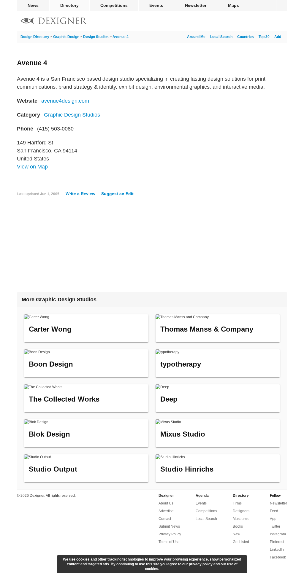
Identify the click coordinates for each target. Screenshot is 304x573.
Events (156, 5)
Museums (240, 519)
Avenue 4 (121, 37)
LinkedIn (277, 549)
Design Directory (34, 37)
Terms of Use (169, 542)
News (33, 5)
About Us (166, 503)
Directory (69, 5)
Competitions (114, 5)
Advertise (166, 511)
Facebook (278, 557)
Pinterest (277, 542)
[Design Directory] (53, 21)
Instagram (278, 534)
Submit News (169, 526)
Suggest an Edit (117, 193)
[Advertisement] (152, 246)
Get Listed (241, 542)
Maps (233, 5)
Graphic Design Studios (72, 115)
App (273, 519)
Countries (245, 37)
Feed (274, 511)
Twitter (275, 526)
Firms (237, 503)
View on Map (32, 167)
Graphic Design (66, 37)
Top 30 (264, 37)
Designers (241, 511)
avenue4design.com (65, 101)
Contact (165, 519)
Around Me (196, 37)
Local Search (221, 37)
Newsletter (195, 5)
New (236, 534)
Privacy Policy (170, 534)
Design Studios (96, 37)
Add (277, 37)
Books (238, 526)
